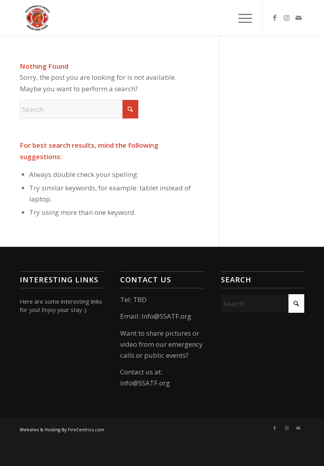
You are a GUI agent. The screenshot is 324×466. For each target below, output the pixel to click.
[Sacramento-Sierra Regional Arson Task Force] (37, 18)
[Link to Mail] (298, 18)
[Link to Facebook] (275, 18)
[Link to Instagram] (286, 18)
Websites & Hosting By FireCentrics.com (62, 429)
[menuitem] (241, 18)
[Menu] (241, 18)
